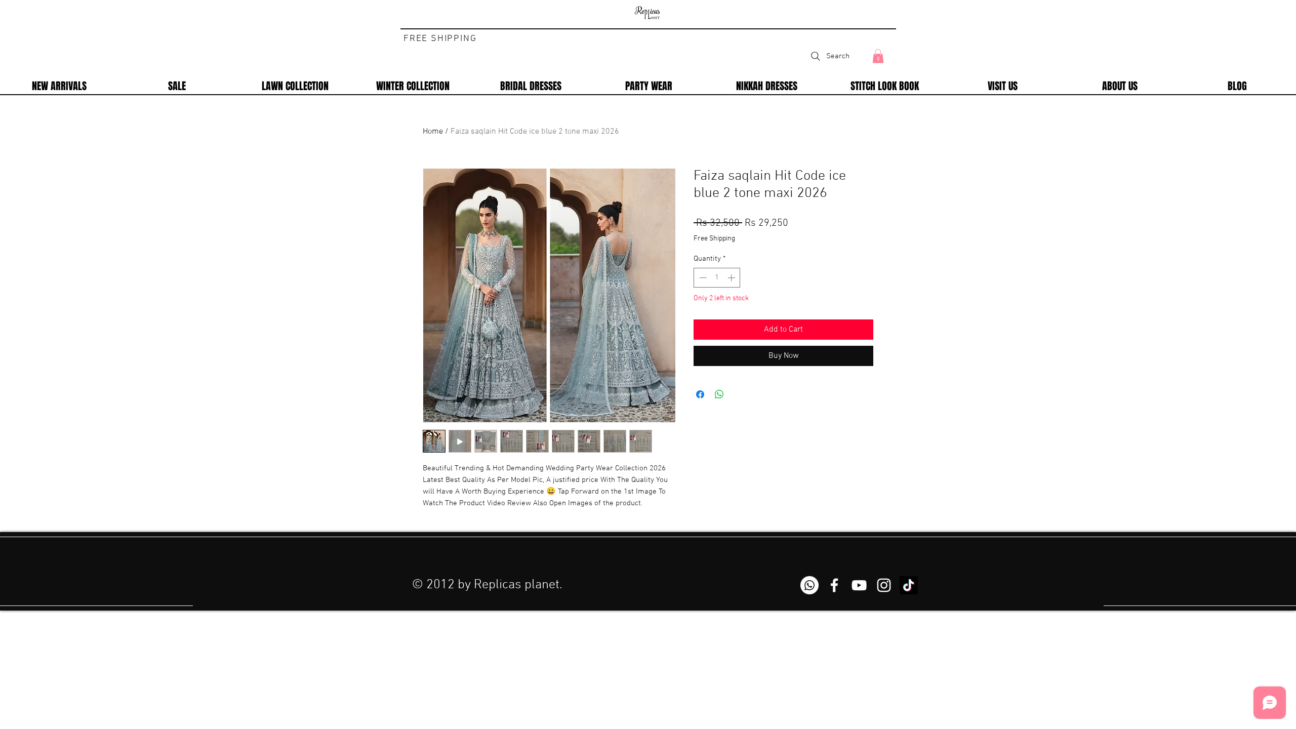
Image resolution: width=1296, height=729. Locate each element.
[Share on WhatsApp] (719, 394)
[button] (878, 56)
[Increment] (732, 277)
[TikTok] (909, 585)
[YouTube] (859, 585)
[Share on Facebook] (700, 394)
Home (433, 132)
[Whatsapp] (809, 585)
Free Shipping (714, 238)
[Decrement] (702, 277)
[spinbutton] (717, 277)
